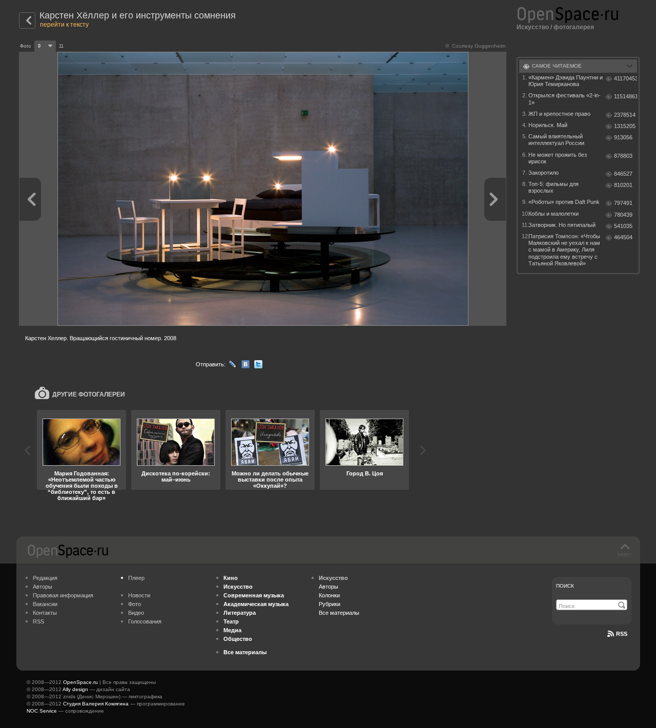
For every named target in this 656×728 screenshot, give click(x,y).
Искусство (533, 27)
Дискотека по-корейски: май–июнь (175, 476)
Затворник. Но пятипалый (562, 225)
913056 (623, 137)
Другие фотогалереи (88, 394)
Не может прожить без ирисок (557, 158)
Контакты (45, 613)
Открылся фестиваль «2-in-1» (564, 98)
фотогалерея (574, 27)
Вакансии (45, 604)
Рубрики (329, 604)
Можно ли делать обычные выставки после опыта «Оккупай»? (270, 479)
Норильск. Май (547, 125)
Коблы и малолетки (553, 214)
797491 (623, 203)
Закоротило (543, 173)
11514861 (625, 96)
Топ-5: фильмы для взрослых (553, 187)
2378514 (625, 115)
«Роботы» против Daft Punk (564, 202)
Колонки (329, 595)
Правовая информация (63, 595)
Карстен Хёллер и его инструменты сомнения (137, 15)
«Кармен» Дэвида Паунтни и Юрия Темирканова (565, 80)
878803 (623, 156)
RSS (38, 621)
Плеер (136, 578)
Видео (136, 613)
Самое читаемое (557, 66)
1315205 (625, 126)
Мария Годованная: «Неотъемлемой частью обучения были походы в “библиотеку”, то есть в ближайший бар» (82, 485)
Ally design (75, 689)
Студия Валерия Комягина (96, 703)
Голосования (144, 621)
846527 (623, 174)
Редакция (45, 578)
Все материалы (339, 613)
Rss (621, 634)
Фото (134, 604)
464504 (623, 237)
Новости (139, 595)
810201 (623, 185)
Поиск (565, 586)
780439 (623, 215)
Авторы (42, 587)
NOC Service (42, 711)
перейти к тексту (64, 24)
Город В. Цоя (364, 473)
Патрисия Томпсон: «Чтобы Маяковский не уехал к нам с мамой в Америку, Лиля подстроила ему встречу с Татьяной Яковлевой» (564, 249)
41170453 (625, 78)
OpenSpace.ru (80, 682)
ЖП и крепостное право (559, 114)
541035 (623, 226)
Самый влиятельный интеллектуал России (556, 139)
